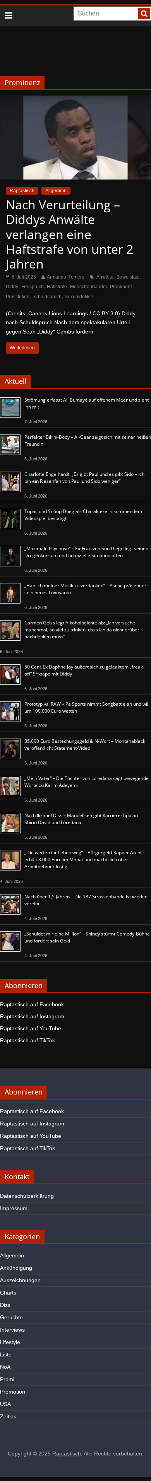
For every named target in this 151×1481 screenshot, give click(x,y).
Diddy (12, 286)
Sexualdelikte (79, 296)
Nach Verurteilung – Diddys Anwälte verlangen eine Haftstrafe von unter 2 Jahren (69, 234)
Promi (7, 1379)
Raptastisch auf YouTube (30, 1028)
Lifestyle (10, 1342)
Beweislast (128, 277)
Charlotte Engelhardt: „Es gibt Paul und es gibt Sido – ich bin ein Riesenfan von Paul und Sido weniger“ (84, 477)
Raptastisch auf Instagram (32, 1016)
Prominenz (121, 286)
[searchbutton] (144, 13)
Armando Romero (65, 277)
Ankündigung (16, 1268)
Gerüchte (11, 1317)
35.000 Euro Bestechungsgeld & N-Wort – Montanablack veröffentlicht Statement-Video (84, 744)
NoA (5, 1367)
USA (5, 1404)
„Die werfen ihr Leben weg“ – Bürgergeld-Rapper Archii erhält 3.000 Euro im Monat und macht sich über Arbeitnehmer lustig (83, 859)
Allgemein (56, 190)
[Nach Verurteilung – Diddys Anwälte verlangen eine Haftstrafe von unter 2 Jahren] (75, 100)
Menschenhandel (88, 286)
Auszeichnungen (20, 1280)
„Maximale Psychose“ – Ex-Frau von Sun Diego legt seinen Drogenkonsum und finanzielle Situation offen (86, 552)
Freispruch (32, 286)
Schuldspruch (47, 296)
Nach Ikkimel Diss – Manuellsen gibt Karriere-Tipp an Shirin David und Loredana (81, 819)
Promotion (12, 1392)
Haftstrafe (57, 286)
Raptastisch (22, 190)
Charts (8, 1292)
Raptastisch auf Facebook (32, 1004)
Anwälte (104, 277)
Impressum (13, 1208)
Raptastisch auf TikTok (27, 1040)
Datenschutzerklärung (27, 1196)
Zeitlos (8, 1416)
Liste (6, 1354)
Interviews (12, 1330)
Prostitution (17, 296)
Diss (5, 1305)
